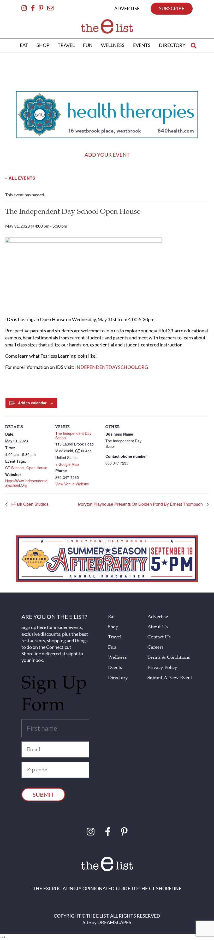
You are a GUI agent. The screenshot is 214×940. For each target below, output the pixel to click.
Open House (36, 468)
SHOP (43, 45)
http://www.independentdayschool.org (26, 483)
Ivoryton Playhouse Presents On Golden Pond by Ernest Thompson (141, 504)
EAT (24, 45)
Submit (43, 794)
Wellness (117, 657)
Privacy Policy (162, 667)
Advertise (157, 616)
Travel (114, 637)
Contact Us (159, 637)
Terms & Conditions (168, 657)
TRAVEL (66, 45)
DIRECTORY (172, 45)
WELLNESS (112, 45)
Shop (113, 627)
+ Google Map (67, 464)
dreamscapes (114, 922)
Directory (118, 677)
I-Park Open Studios (29, 504)
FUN (88, 45)
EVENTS (142, 45)
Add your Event (107, 154)
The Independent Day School (73, 435)
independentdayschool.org (111, 367)
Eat (111, 616)
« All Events (20, 178)
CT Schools (14, 468)
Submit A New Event (169, 677)
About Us (157, 627)
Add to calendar (32, 402)
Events (115, 667)
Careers (155, 647)
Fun (112, 647)
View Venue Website (72, 484)
